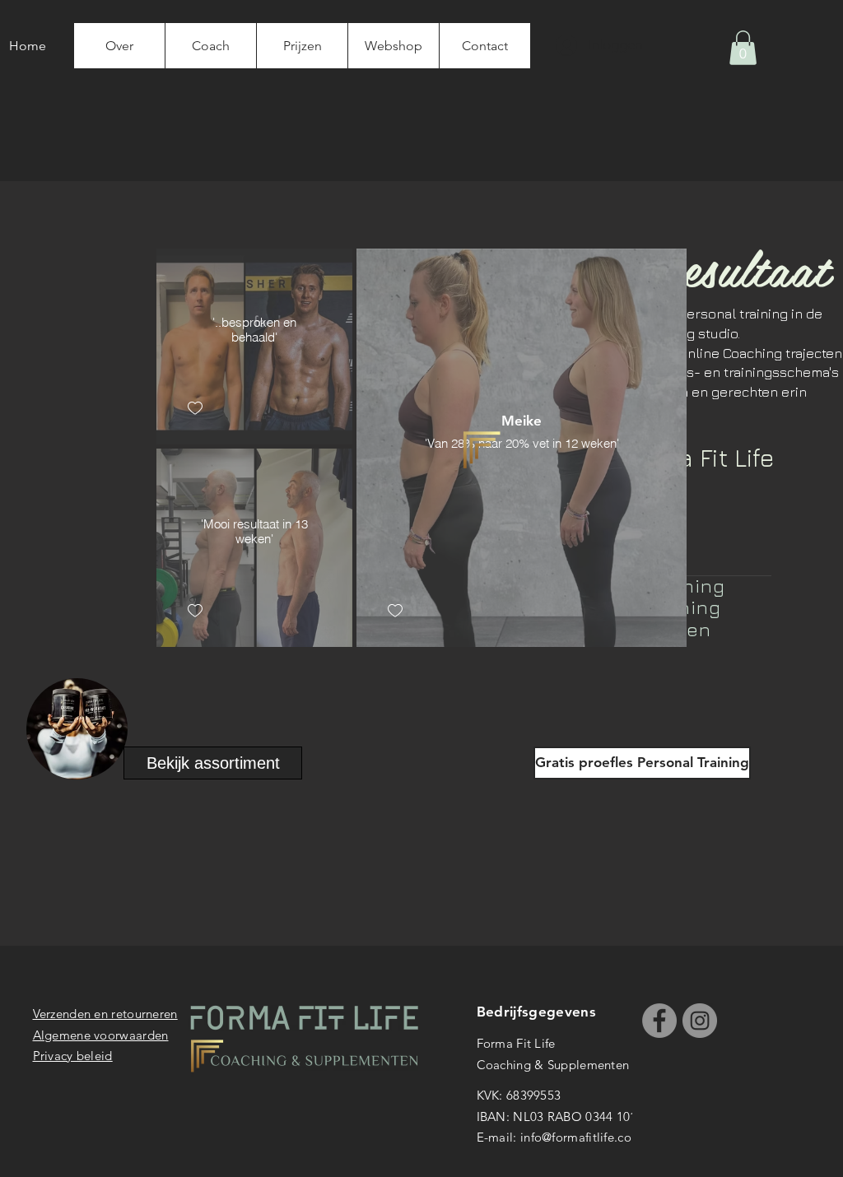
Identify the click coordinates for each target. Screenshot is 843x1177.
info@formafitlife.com (581, 1137)
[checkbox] (195, 408)
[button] (743, 47)
